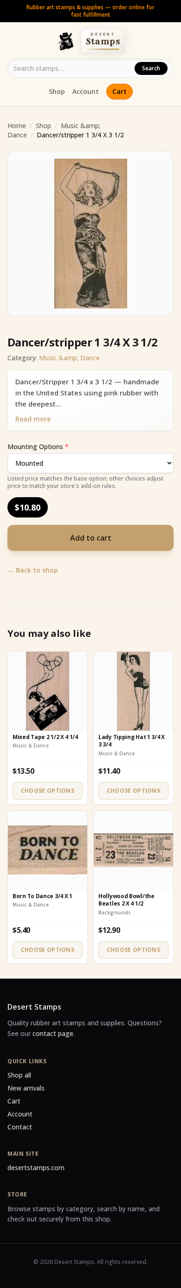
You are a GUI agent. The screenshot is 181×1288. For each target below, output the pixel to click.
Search (151, 68)
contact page (52, 1033)
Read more (33, 418)
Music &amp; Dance (69, 357)
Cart (119, 91)
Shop (57, 91)
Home (16, 125)
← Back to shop (32, 570)
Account (85, 91)
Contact (19, 1126)
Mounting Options (38, 446)
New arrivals (26, 1088)
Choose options (47, 791)
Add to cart (90, 538)
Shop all (19, 1075)
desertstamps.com (36, 1167)
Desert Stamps (34, 1007)
